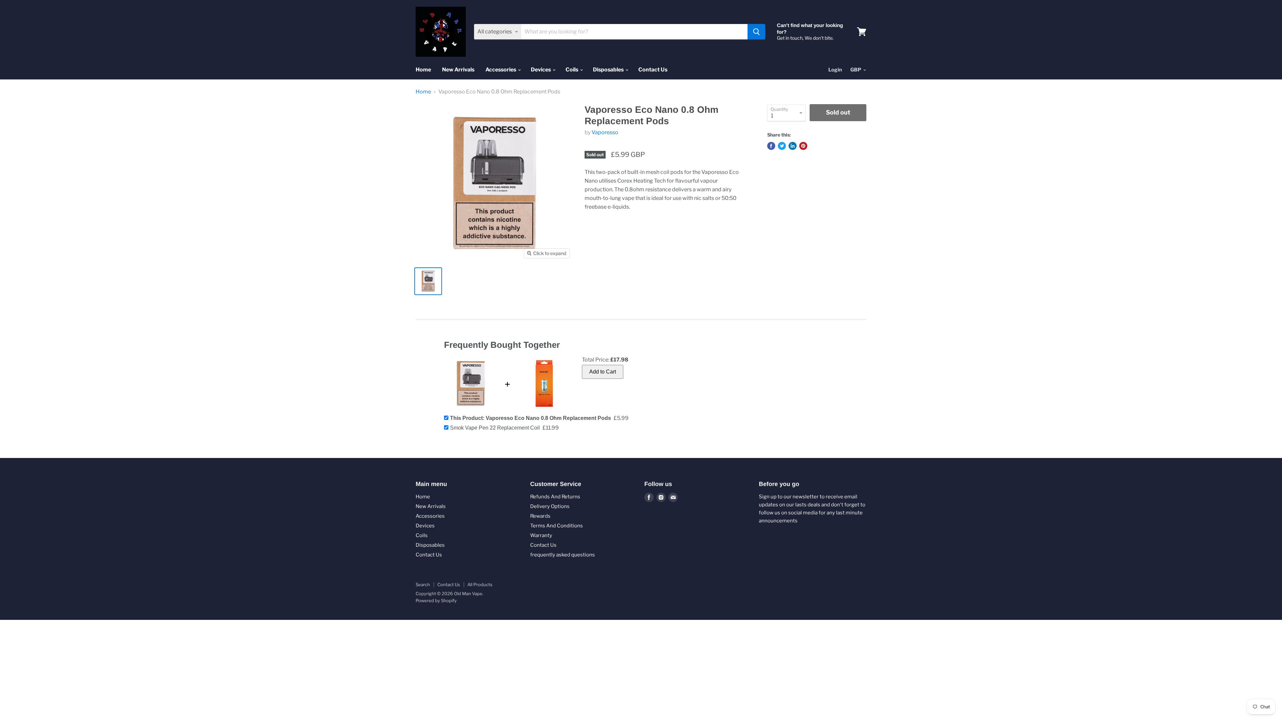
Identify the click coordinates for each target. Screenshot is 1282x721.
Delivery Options (550, 506)
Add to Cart (602, 372)
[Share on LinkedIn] (793, 146)
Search (423, 584)
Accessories (501, 69)
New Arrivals (458, 69)
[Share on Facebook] (771, 146)
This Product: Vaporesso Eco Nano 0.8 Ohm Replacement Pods (530, 418)
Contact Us (652, 69)
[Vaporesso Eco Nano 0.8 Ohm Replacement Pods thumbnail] (428, 281)
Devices (541, 69)
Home (423, 69)
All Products (479, 584)
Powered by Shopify (436, 600)
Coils (572, 69)
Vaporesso (605, 132)
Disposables (609, 69)
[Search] (756, 31)
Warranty (541, 535)
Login (835, 70)
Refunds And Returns (555, 497)
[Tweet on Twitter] (782, 146)
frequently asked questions (562, 555)
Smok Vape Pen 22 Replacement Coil (495, 428)
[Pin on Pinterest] (803, 146)
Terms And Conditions (556, 526)
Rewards (540, 516)
